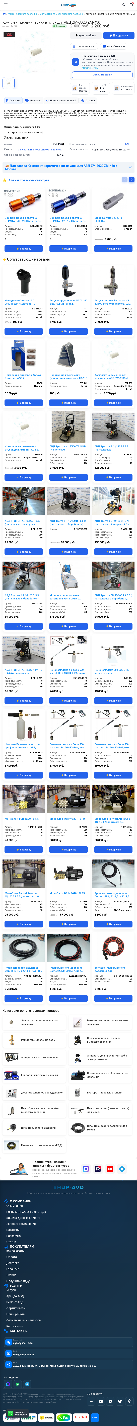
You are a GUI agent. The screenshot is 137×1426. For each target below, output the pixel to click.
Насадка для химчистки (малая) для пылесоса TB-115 (68, 377)
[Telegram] (122, 1169)
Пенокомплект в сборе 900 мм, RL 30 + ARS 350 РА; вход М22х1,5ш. (67, 671)
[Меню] (5, 5)
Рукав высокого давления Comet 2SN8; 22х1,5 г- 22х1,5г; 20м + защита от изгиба (113, 895)
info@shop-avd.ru (90, 68)
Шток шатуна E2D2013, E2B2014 (108, 219)
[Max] (8, 1384)
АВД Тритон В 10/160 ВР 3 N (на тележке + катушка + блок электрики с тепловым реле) (113, 522)
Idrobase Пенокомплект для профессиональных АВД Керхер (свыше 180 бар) (22, 746)
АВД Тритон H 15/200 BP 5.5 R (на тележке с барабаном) (68, 522)
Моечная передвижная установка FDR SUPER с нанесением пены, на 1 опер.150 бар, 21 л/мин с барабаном (65, 597)
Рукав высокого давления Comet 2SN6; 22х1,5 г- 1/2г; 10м (23, 969)
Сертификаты (16, 1308)
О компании (14, 1205)
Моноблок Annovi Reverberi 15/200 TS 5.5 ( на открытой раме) (22, 895)
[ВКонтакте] (91, 1401)
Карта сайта (14, 1326)
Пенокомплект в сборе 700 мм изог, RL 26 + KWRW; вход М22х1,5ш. (68, 746)
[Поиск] (124, 5)
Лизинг (11, 1275)
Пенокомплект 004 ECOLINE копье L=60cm (112, 671)
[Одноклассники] (129, 1401)
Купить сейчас (87, 35)
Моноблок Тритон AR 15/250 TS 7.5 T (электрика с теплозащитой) (112, 820)
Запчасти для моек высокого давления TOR (43, 149)
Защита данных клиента (23, 1217)
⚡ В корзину (23, 248)
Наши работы (15, 1314)
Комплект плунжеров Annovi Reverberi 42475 (23, 377)
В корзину (120, 35)
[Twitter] (120, 1401)
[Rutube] (98, 1169)
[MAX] (86, 1169)
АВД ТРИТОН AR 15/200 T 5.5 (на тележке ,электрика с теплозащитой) (22, 522)
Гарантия (12, 1269)
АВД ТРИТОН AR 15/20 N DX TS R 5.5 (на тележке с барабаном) (23, 671)
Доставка (35, 100)
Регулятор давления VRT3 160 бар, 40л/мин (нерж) (68, 302)
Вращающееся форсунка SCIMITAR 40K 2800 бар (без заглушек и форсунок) (22, 219)
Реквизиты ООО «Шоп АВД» (26, 1211)
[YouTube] (110, 1169)
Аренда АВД (15, 1296)
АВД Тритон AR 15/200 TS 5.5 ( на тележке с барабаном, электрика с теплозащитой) (113, 597)
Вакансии (13, 1230)
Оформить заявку (102, 74)
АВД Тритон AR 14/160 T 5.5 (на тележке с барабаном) (22, 597)
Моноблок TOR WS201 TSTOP (68, 818)
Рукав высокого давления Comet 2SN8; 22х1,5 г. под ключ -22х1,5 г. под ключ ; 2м (68, 969)
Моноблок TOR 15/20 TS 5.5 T (23, 818)
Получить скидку (18, 1281)
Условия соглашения (21, 1224)
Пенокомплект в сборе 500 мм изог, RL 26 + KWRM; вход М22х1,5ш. (112, 746)
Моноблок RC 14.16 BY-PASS (67, 893)
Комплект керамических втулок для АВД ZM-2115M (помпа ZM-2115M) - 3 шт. (111, 377)
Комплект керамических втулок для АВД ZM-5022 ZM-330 (23, 448)
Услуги (11, 1290)
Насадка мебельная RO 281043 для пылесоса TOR (21, 302)
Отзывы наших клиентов (23, 1320)
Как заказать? (15, 1251)
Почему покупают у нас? (63, 100)
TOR (127, 144)
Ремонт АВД (14, 1302)
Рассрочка (13, 1236)
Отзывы (90, 100)
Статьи (11, 1242)
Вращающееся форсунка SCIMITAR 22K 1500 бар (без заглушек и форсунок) (67, 219)
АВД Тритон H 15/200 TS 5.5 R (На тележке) (68, 448)
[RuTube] (110, 1401)
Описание (15, 100)
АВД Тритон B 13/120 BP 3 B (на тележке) (111, 448)
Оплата (11, 1257)
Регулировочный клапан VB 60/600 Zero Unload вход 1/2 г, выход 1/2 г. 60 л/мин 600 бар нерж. (113, 302)
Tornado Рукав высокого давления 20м (110, 969)
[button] (131, 179)
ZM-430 (57, 144)
